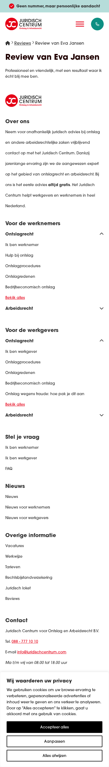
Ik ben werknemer (21, 244)
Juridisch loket (18, 588)
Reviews (22, 43)
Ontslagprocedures (22, 266)
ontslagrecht (52, 174)
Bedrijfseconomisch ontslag (30, 287)
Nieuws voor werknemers (27, 507)
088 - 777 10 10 (25, 641)
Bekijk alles (15, 297)
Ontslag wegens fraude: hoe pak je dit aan (44, 393)
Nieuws (11, 496)
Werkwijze (13, 556)
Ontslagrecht (19, 234)
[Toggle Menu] (80, 23)
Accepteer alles (54, 727)
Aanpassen (54, 741)
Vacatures (14, 545)
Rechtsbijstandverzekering (28, 577)
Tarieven (12, 567)
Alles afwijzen (54, 755)
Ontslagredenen (20, 276)
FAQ (8, 468)
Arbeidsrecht (19, 308)
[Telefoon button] (97, 24)
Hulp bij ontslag (19, 255)
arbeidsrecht (82, 174)
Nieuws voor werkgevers (26, 517)
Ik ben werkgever (21, 351)
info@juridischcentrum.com (41, 652)
